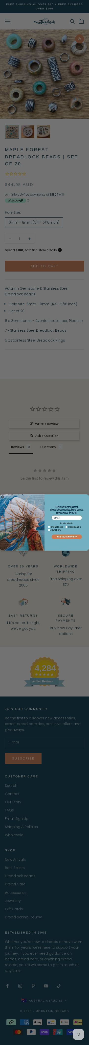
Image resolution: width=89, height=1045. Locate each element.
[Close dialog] (2, 497)
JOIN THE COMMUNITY (67, 537)
